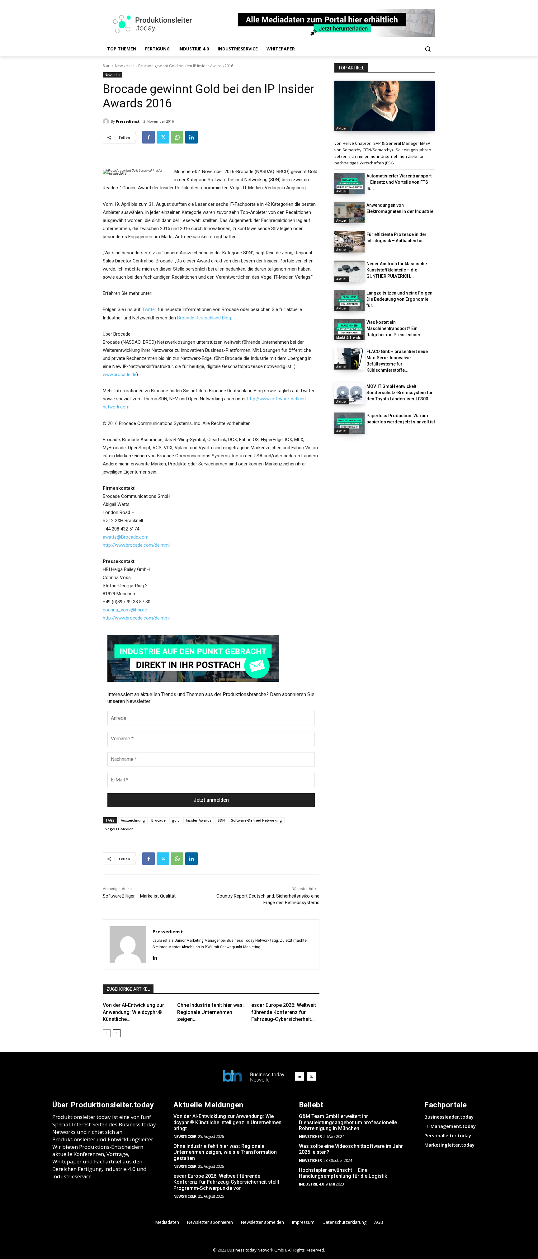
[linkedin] (155, 957)
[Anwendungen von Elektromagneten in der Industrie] (349, 212)
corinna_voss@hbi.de (125, 610)
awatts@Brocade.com (126, 537)
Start (107, 65)
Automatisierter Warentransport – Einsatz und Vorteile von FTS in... (399, 182)
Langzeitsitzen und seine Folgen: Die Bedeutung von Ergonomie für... (400, 299)
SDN (221, 820)
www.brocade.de (119, 374)
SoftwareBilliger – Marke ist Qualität (139, 896)
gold (176, 820)
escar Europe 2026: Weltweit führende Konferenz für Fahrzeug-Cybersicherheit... (283, 1012)
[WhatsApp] (177, 137)
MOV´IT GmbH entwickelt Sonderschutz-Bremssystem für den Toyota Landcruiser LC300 (399, 392)
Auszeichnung (133, 820)
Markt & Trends (348, 337)
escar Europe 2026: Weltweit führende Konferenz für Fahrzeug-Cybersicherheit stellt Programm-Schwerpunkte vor (226, 1182)
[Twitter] (163, 137)
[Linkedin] (191, 137)
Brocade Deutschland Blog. (204, 318)
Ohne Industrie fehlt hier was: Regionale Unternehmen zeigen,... (210, 1012)
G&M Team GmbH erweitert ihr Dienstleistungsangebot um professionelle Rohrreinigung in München (348, 1122)
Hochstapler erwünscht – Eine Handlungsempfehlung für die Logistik (343, 1173)
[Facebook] (148, 137)
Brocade (158, 820)
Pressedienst (127, 121)
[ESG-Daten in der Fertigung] (384, 106)
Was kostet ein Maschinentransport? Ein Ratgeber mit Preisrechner (393, 328)
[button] (427, 48)
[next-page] (116, 1033)
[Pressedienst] (107, 121)
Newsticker (124, 65)
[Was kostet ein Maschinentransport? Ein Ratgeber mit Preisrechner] (349, 329)
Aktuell (341, 128)
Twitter (149, 309)
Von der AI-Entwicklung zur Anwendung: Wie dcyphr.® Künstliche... (133, 1012)
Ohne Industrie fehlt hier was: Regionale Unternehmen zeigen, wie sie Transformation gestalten (225, 1152)
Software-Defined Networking (256, 820)
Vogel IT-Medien (119, 829)
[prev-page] (107, 1033)
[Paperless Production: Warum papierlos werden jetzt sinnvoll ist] (349, 423)
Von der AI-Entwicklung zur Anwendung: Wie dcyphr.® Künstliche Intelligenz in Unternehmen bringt (227, 1122)
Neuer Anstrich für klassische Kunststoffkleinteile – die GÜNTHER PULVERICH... (396, 270)
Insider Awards (198, 820)
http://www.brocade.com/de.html (136, 545)
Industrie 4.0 (311, 1184)
